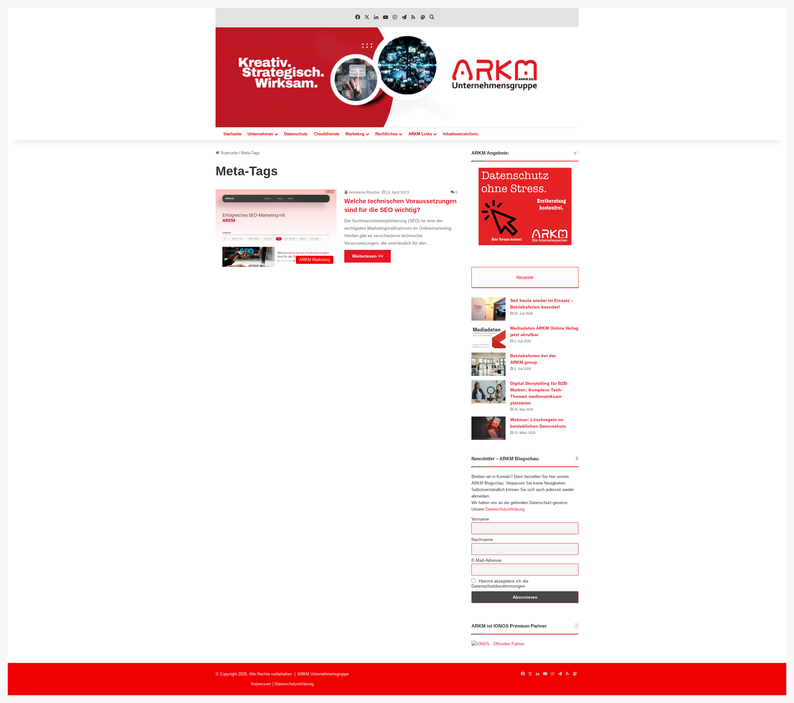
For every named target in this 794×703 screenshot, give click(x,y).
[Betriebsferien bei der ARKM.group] (488, 364)
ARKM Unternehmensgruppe (323, 674)
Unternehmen (260, 134)
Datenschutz (296, 134)
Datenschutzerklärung (504, 509)
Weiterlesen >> (367, 256)
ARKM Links (420, 134)
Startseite (232, 134)
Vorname (480, 518)
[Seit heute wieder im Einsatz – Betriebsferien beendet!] (488, 309)
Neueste (524, 277)
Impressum (261, 684)
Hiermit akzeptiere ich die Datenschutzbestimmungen (500, 583)
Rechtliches (386, 134)
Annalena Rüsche (364, 192)
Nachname (482, 539)
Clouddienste (326, 134)
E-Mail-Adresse (486, 560)
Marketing (355, 134)
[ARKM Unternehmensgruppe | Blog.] (397, 77)
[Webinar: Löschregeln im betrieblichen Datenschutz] (488, 428)
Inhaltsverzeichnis (460, 134)
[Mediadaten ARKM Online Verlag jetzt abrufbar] (488, 336)
